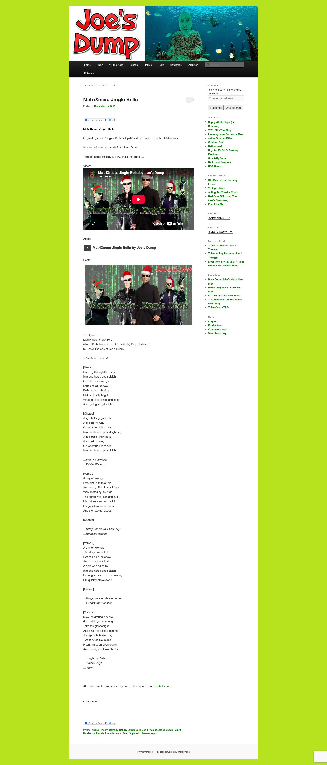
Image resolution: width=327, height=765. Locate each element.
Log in (212, 321)
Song (96, 729)
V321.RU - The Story (220, 130)
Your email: (214, 93)
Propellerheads (113, 733)
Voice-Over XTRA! (218, 307)
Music (148, 65)
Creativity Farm (217, 158)
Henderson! (176, 65)
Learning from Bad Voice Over (226, 134)
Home (87, 65)
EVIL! (161, 65)
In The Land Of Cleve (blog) (224, 295)
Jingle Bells (134, 729)
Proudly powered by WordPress (173, 751)
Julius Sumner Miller (220, 138)
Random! (134, 65)
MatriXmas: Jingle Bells (110, 99)
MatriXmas (89, 733)
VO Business (116, 65)
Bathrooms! (215, 146)
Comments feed (217, 329)
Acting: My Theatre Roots (223, 192)
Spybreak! (134, 733)
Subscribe (89, 73)
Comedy (113, 729)
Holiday (123, 729)
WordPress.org (217, 333)
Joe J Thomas (149, 729)
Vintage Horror (216, 188)
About (100, 65)
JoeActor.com (162, 686)
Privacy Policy (145, 751)
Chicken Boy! (216, 142)
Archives (193, 65)
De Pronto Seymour (219, 162)
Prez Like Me (215, 204)
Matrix (178, 729)
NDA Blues (214, 166)
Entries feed (215, 325)
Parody (100, 733)
